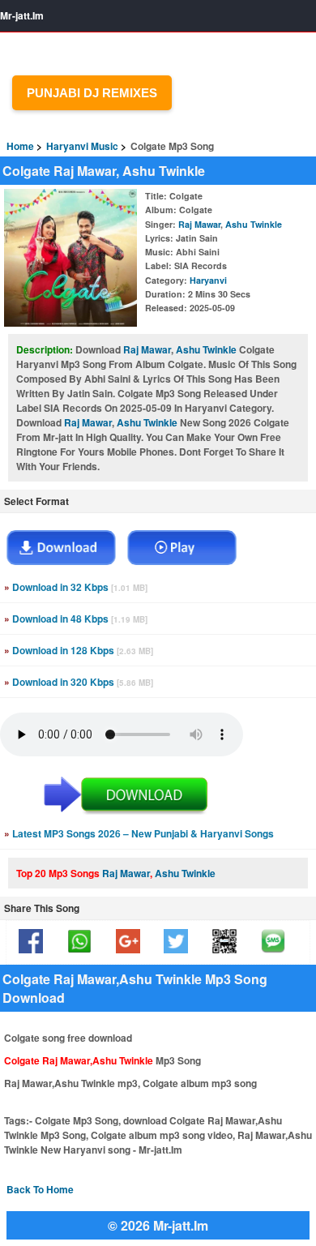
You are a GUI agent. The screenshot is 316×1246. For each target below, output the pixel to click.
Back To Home (40, 1189)
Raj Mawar (199, 224)
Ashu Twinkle (253, 224)
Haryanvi (208, 280)
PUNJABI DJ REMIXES (92, 93)
